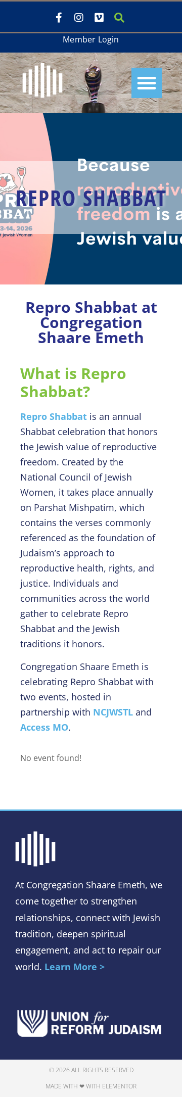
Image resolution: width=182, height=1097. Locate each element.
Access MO (44, 727)
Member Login (91, 39)
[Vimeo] (99, 18)
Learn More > (74, 967)
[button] (146, 83)
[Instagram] (79, 18)
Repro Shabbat (53, 416)
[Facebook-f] (59, 18)
